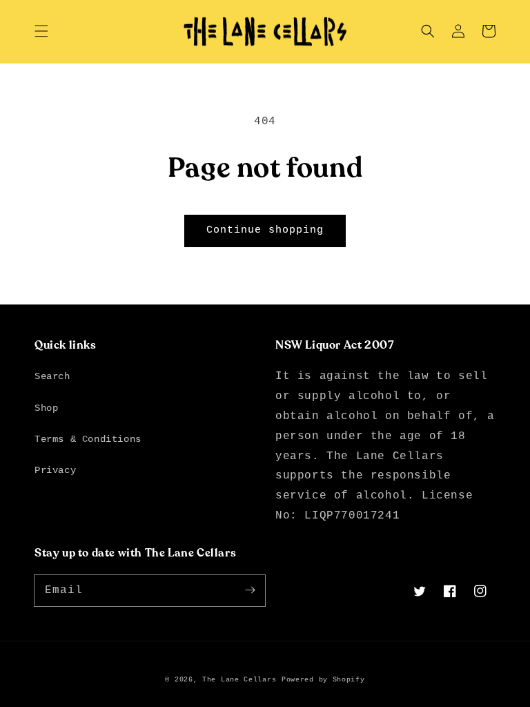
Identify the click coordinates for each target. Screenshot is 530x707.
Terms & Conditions (88, 439)
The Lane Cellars (239, 680)
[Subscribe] (250, 590)
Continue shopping (265, 230)
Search (52, 376)
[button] (41, 31)
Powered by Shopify (323, 680)
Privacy (55, 470)
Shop (46, 408)
